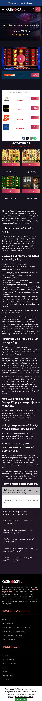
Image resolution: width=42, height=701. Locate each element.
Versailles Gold (11, 172)
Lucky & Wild (10, 198)
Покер (4, 672)
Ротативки (7, 676)
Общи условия (8, 640)
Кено (4, 668)
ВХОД (35, 75)
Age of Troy (31, 172)
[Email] (31, 138)
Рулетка (6, 680)
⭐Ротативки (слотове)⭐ (18, 25)
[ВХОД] (11, 156)
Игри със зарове (9, 663)
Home (5, 25)
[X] (27, 138)
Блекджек (6, 655)
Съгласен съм (21, 699)
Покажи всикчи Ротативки (21, 146)
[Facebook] (23, 138)
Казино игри (7, 619)
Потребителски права (12, 636)
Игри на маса (8, 659)
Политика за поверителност (16, 627)
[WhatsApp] (35, 138)
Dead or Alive (31, 198)
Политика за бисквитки (13, 632)
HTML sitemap (8, 623)
